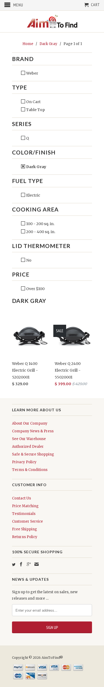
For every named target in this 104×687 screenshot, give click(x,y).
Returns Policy (24, 537)
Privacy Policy (24, 462)
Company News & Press (33, 431)
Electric (32, 195)
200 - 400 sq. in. (40, 231)
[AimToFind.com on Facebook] (21, 564)
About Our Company (29, 423)
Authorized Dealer (28, 446)
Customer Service (27, 521)
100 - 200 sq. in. (39, 223)
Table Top (35, 109)
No (28, 260)
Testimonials (23, 513)
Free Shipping (24, 529)
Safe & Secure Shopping (33, 454)
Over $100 (35, 288)
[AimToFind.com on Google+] (29, 564)
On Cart (33, 101)
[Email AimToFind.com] (36, 564)
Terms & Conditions (29, 470)
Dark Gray (35, 166)
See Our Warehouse (29, 439)
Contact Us (21, 498)
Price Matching (25, 506)
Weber (31, 73)
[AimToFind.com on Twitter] (13, 564)
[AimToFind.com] (52, 21)
